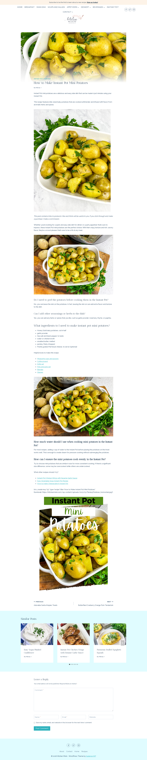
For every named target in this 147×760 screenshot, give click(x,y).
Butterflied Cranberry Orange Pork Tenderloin (95, 603)
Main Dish (41, 7)
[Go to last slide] (24, 643)
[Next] (122, 643)
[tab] (69, 664)
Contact (69, 751)
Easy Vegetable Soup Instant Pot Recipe (52, 481)
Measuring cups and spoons (47, 359)
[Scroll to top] (142, 757)
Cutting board (42, 361)
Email (64, 717)
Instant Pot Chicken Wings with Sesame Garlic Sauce (57, 478)
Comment (39, 690)
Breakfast (29, 7)
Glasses (40, 372)
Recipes (84, 751)
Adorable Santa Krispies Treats (45, 603)
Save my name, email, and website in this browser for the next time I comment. (64, 722)
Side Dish (47, 79)
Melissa (38, 87)
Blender (40, 370)
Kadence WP (91, 756)
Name (37, 717)
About (61, 751)
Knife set (40, 364)
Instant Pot (113, 7)
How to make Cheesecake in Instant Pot (52, 484)
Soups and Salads (56, 7)
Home (19, 7)
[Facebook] (126, 9)
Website (92, 717)
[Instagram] (134, 9)
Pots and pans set (44, 367)
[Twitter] (130, 9)
